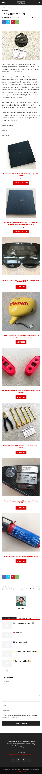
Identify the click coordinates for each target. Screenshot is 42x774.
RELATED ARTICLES (9, 618)
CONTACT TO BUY (21, 183)
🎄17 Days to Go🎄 (8, 589)
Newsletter (10, 7)
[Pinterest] (13, 22)
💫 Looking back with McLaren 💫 (25, 652)
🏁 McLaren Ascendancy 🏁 (23, 623)
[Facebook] (4, 22)
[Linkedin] (18, 760)
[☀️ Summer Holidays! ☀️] (7, 663)
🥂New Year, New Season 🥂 (30, 589)
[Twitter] (8, 22)
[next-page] (6, 670)
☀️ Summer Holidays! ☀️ (22, 661)
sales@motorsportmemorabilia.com (21, 754)
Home (3, 7)
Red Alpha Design (21, 771)
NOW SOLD (21, 287)
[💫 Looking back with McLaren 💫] (7, 653)
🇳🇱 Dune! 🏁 (17, 633)
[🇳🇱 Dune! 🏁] (7, 635)
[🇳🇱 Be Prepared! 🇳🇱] (7, 644)
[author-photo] (21, 606)
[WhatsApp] (17, 22)
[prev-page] (3, 670)
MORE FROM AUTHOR (24, 618)
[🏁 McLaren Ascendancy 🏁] (7, 625)
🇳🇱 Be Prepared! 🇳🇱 (20, 642)
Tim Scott (6, 17)
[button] (3, 2)
